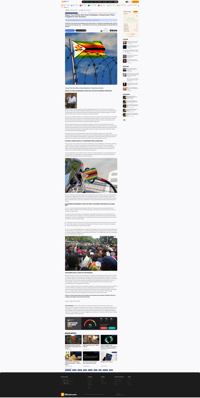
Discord (129, 382)
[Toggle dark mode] (127, 2)
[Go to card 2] (129, 36)
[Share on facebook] (110, 30)
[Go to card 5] (132, 36)
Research (99, 1)
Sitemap (89, 388)
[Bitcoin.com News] (65, 2)
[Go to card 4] (131, 36)
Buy (91, 1)
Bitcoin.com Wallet (117, 381)
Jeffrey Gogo (105, 30)
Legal (89, 386)
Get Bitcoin (136, 12)
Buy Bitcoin (116, 382)
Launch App (135, 1)
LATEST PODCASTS (126, 94)
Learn (95, 1)
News (87, 1)
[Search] (130, 2)
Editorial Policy (90, 384)
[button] (85, 30)
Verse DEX (116, 384)
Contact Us (90, 381)
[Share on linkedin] (116, 30)
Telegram (129, 379)
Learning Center (104, 382)
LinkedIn (129, 384)
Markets (102, 381)
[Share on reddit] (114, 30)
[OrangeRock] (67, 7)
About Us (89, 379)
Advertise (110, 1)
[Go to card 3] (130, 36)
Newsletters (105, 1)
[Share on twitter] (112, 30)
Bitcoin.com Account (118, 379)
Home (84, 1)
